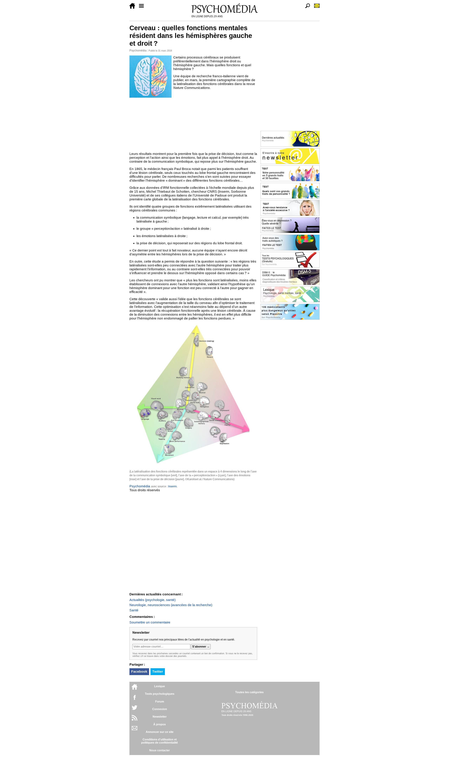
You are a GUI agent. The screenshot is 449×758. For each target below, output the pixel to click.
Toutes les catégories (249, 692)
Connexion (159, 709)
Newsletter (160, 716)
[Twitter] (134, 709)
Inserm (172, 486)
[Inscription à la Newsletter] (315, 7)
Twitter (157, 671)
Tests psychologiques (159, 693)
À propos (159, 724)
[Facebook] (134, 699)
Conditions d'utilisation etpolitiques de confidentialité (159, 741)
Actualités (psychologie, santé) (152, 600)
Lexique (159, 686)
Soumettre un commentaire (149, 622)
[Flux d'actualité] (134, 719)
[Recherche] (306, 7)
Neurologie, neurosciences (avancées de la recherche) (170, 605)
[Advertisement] (193, 124)
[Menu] (143, 7)
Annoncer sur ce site (159, 731)
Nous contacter (159, 750)
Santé (133, 610)
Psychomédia (137, 50)
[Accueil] (133, 7)
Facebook (139, 671)
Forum (159, 701)
